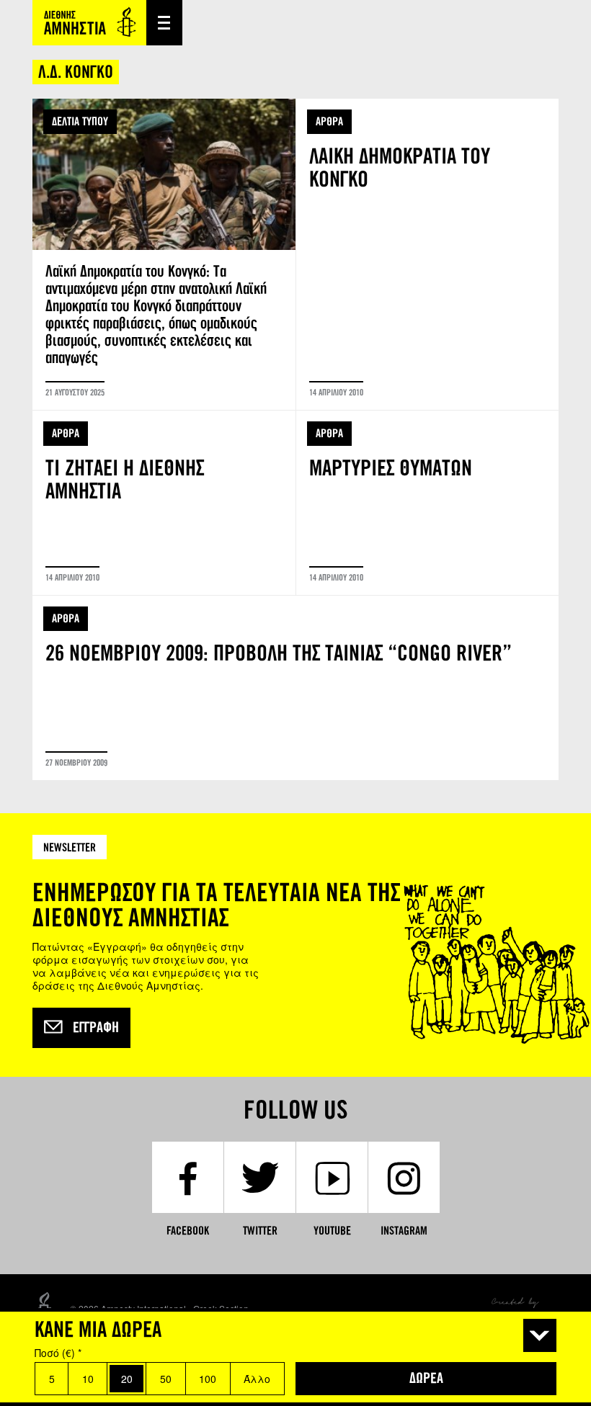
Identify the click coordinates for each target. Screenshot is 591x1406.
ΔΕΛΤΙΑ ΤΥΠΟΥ (80, 121)
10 (88, 1378)
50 (166, 1378)
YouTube (332, 1230)
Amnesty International (89, 22)
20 (127, 1378)
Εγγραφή (96, 1027)
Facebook (187, 1230)
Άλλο (257, 1378)
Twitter (260, 1230)
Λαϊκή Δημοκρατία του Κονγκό (427, 254)
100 (207, 1378)
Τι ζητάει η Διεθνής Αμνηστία (164, 503)
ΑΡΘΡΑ (329, 121)
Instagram (404, 1230)
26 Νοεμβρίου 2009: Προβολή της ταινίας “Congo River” (295, 688)
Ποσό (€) (58, 1352)
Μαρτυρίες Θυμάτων (427, 503)
